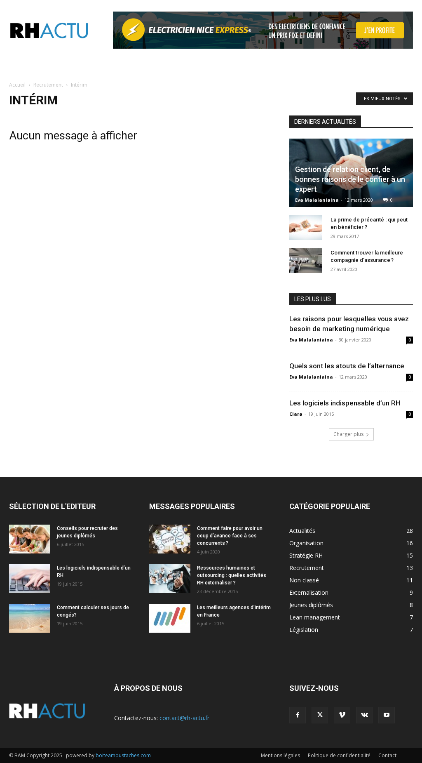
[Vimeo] (342, 715)
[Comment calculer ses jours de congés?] (29, 618)
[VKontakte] (364, 715)
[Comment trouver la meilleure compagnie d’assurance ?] (305, 260)
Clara (295, 414)
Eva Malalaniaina (317, 200)
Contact (387, 755)
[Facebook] (297, 715)
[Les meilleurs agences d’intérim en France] (169, 618)
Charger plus (348, 434)
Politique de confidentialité (339, 755)
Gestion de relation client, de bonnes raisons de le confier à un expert (350, 179)
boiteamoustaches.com (123, 755)
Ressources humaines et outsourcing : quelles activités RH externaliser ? (231, 575)
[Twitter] (320, 715)
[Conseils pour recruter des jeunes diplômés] (29, 539)
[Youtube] (386, 715)
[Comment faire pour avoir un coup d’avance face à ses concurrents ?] (169, 539)
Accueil (17, 84)
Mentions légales (280, 755)
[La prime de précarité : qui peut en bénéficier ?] (305, 227)
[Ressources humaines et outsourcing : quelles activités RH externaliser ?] (169, 578)
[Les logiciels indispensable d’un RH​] (29, 578)
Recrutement (48, 84)
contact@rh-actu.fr (184, 718)
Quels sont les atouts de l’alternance (346, 366)
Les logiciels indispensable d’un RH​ (345, 403)
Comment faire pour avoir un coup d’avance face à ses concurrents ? (230, 535)
